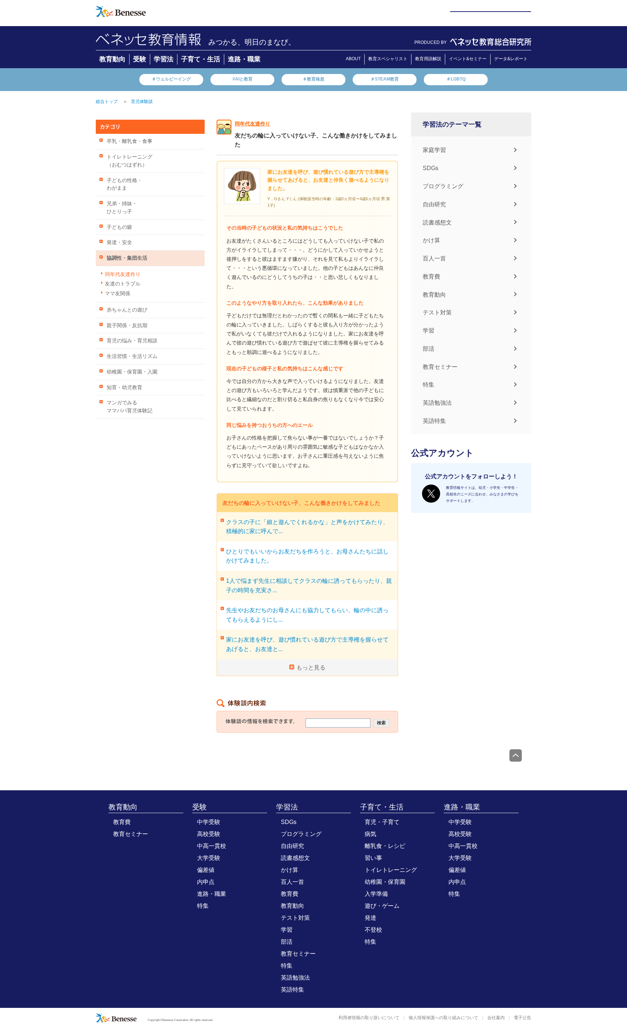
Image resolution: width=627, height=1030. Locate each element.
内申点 (205, 882)
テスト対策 (437, 312)
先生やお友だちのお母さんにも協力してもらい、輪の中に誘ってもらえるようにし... (307, 615)
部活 (428, 349)
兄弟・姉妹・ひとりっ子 (122, 207)
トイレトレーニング (391, 870)
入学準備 (376, 894)
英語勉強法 (437, 403)
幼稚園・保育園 (385, 882)
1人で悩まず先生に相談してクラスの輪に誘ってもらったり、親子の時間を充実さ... (309, 585)
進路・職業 (244, 59)
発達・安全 (119, 242)
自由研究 (434, 204)
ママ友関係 (117, 293)
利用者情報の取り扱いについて (369, 1017)
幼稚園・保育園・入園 (132, 372)
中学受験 (208, 822)
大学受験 (208, 858)
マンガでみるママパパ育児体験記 (129, 406)
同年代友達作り (122, 274)
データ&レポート (511, 58)
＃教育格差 (313, 79)
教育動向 (112, 59)
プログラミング (443, 186)
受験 (139, 59)
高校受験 (208, 834)
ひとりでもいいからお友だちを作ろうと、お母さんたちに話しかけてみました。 (307, 556)
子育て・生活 (200, 59)
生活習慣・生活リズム (132, 356)
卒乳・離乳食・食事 (129, 141)
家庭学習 (434, 150)
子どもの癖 (119, 227)
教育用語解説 (428, 58)
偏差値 (205, 870)
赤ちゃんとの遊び (127, 310)
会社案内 (496, 1017)
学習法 (163, 59)
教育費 (431, 276)
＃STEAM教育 (384, 79)
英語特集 (434, 421)
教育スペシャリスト (387, 58)
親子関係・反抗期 (127, 325)
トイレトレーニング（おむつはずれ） (129, 161)
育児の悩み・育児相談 (132, 340)
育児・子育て (382, 822)
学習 (428, 330)
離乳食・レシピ (385, 846)
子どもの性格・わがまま (124, 184)
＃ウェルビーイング (171, 79)
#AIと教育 (243, 79)
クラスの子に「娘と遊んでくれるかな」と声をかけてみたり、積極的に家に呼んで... (307, 527)
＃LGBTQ (456, 79)
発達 (370, 918)
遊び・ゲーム (382, 906)
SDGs (430, 168)
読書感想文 (437, 222)
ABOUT (353, 58)
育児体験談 (142, 101)
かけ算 (431, 240)
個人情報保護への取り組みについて (443, 1017)
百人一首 (434, 258)
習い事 (373, 858)
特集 (428, 385)
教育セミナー (440, 366)
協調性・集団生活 (127, 258)
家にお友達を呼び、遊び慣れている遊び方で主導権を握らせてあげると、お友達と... (307, 644)
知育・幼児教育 (124, 387)
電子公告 (522, 1017)
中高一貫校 (211, 846)
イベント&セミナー (468, 58)
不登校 (373, 930)
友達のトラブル (122, 284)
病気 (370, 834)
